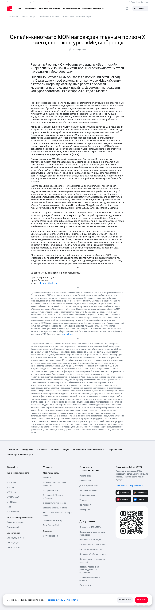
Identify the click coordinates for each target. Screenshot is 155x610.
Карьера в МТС (116, 449)
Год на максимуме (15, 522)
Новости (55, 449)
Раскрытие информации (90, 549)
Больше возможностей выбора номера (57, 514)
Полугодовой (13, 527)
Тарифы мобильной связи (18, 473)
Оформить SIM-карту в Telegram (53, 497)
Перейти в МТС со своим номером (54, 484)
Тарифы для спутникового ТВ (20, 517)
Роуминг (47, 477)
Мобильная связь (51, 473)
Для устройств (13, 533)
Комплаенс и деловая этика (92, 544)
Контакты (42, 449)
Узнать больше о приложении (129, 485)
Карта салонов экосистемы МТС (89, 449)
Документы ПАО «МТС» (90, 527)
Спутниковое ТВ (50, 535)
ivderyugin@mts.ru (47, 283)
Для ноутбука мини (15, 537)
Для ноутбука (13, 542)
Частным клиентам (14, 2)
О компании (52, 2)
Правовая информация (90, 539)
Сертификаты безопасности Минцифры (92, 533)
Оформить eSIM (50, 490)
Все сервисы (85, 509)
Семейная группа (87, 495)
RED (8, 477)
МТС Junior (11, 492)
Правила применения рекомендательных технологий (89, 569)
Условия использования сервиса (90, 579)
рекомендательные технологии (63, 600)
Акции (66, 449)
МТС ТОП (11, 487)
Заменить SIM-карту (52, 520)
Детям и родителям (88, 485)
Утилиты (83, 500)
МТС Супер (12, 482)
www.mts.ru (67, 334)
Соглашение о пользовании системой (92, 561)
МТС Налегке (13, 511)
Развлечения (85, 475)
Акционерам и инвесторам (20, 454)
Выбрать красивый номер (55, 507)
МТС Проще (12, 502)
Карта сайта (85, 585)
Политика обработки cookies (92, 554)
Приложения (85, 504)
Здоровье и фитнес (88, 490)
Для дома (47, 531)
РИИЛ (9, 506)
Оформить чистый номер (54, 503)
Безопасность (85, 480)
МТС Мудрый (13, 497)
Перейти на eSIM (51, 525)
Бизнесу (27, 2)
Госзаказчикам (39, 2)
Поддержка (28, 449)
